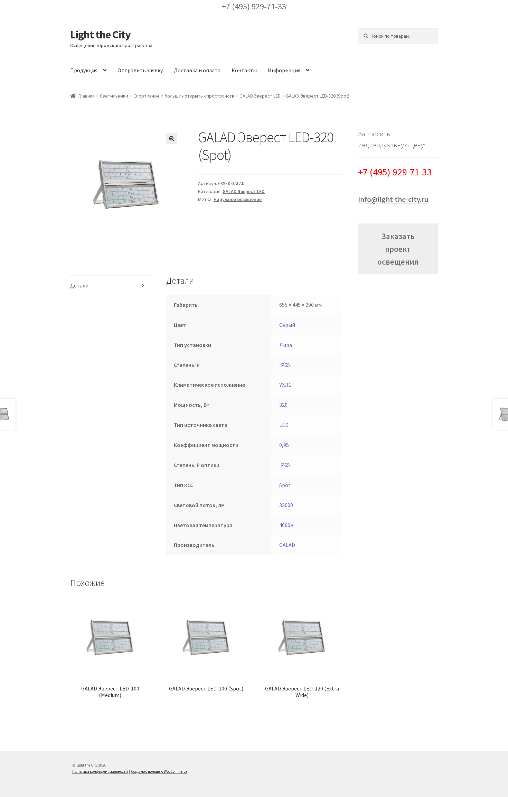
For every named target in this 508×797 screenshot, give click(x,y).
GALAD (287, 544)
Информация (284, 70)
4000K (286, 525)
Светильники (114, 96)
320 (283, 404)
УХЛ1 (285, 384)
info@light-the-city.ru (393, 199)
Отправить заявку (140, 70)
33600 (286, 505)
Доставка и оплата (197, 70)
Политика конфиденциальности (100, 771)
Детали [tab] (79, 285)
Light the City (100, 35)
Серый (287, 324)
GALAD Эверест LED (260, 96)
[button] (171, 138)
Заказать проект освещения (397, 249)
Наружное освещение (238, 199)
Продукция (83, 70)
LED (284, 424)
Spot (285, 485)
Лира (285, 344)
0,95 (284, 444)
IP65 (284, 364)
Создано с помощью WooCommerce (159, 771)
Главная (86, 96)
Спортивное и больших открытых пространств (183, 96)
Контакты (244, 70)
